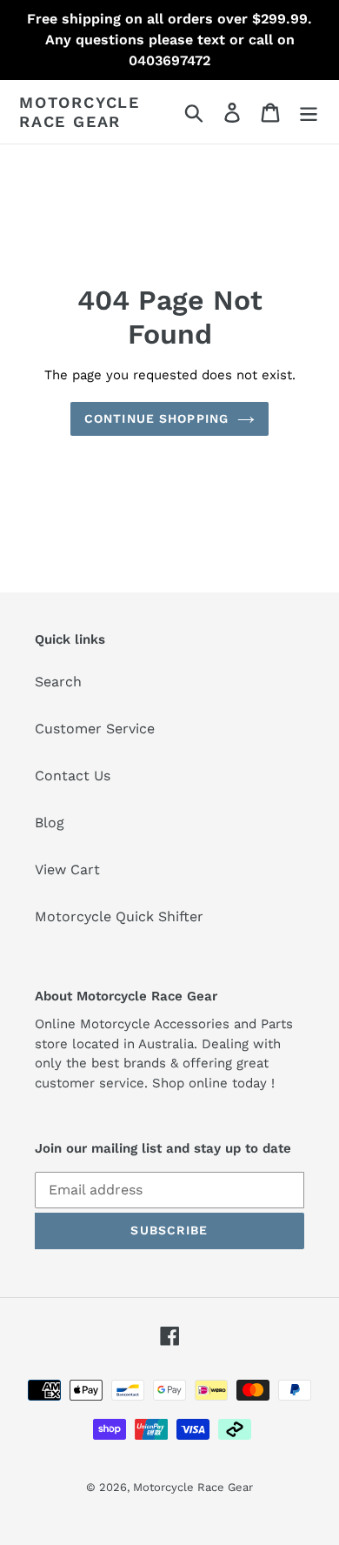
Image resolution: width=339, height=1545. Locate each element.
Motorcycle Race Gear (79, 111)
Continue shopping (156, 418)
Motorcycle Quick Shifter (119, 916)
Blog (49, 822)
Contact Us (72, 775)
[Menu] (308, 111)
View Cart (67, 869)
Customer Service (95, 728)
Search (58, 681)
